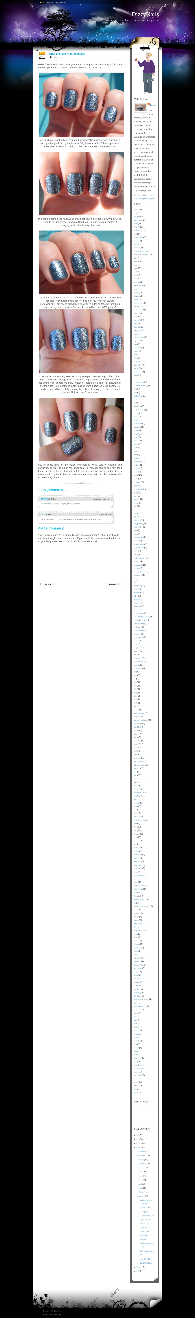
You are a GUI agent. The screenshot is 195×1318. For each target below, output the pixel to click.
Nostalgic (137, 803)
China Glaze (138, 310)
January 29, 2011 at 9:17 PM (103, 499)
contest (136, 334)
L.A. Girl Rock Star (140, 620)
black (136, 261)
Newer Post (112, 584)
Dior (135, 389)
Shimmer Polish (139, 965)
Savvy (136, 937)
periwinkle (137, 862)
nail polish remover (140, 765)
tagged (136, 1013)
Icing (135, 579)
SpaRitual (137, 986)
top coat (136, 1048)
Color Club (137, 327)
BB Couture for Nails (141, 255)
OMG (136, 827)
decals (136, 375)
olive (135, 824)
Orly (135, 837)
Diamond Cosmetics (140, 386)
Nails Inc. (137, 768)
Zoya (135, 1093)
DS (135, 403)
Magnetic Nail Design (141, 720)
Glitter (136, 479)
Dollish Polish (138, 396)
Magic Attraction (139, 713)
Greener (136, 503)
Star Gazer (137, 996)
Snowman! (143, 1239)
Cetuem (136, 296)
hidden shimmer (139, 544)
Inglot (136, 589)
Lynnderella (138, 668)
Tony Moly (137, 1041)
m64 (135, 699)
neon (135, 775)
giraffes (136, 465)
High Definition (139, 548)
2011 (137, 1147)
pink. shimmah (139, 875)
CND (136, 324)
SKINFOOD (138, 979)
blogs (136, 265)
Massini (136, 730)
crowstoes (137, 361)
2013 (137, 1139)
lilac (135, 655)
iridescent (137, 593)
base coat (137, 248)
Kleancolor (137, 606)
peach (136, 858)
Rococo (136, 920)
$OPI (136, 210)
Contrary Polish (139, 337)
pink (135, 872)
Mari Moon (138, 727)
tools (135, 1044)
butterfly (137, 289)
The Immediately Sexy (147, 1216)
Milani (136, 748)
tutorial (136, 1055)
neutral (136, 782)
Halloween (137, 520)
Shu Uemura (138, 968)
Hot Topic (137, 568)
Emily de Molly (139, 410)
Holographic (138, 565)
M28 (135, 675)
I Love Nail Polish (140, 572)
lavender (137, 641)
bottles (136, 272)
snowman (137, 982)
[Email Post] (121, 482)
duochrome (137, 406)
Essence (136, 413)
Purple (136, 896)
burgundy (137, 282)
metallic (136, 744)
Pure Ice (136, 893)
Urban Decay (138, 1065)
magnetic (137, 717)
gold (135, 493)
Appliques (137, 230)
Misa (135, 755)
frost (135, 455)
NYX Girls (137, 817)
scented (136, 941)
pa (135, 844)
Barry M (137, 244)
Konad (136, 610)
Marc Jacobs (138, 724)
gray (135, 496)
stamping (137, 993)
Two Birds (137, 1058)
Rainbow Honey (139, 899)
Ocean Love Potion (140, 820)
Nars (135, 772)
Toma (136, 1037)
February (142, 1192)
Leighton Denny (139, 648)
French (136, 451)
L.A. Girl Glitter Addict (141, 617)
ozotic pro (137, 841)
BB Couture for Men (140, 251)
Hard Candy (138, 527)
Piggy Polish (138, 868)
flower (136, 444)
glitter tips (137, 486)
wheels (136, 1079)
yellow (136, 1086)
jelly (135, 596)
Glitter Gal (137, 482)
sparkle (136, 989)
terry (43, 514)
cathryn (45, 499)
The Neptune (144, 1212)
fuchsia (136, 458)
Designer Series (139, 382)
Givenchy (137, 472)
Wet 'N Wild (138, 1075)
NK (135, 799)
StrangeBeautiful (139, 1006)
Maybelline (137, 741)
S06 (135, 927)
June (140, 1176)
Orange (136, 834)
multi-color (137, 758)
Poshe (136, 882)
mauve (136, 737)
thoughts (137, 1027)
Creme (136, 358)
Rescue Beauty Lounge (141, 906)
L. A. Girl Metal (139, 613)
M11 (135, 672)
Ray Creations (57, 1314)
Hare (135, 530)
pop (135, 879)
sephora (136, 944)
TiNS (136, 1031)
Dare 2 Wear (138, 372)
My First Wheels (145, 1220)
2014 (137, 1135)
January (141, 1196)
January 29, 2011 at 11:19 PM (102, 515)
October (141, 1160)
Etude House (138, 424)
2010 (137, 1267)
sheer (136, 955)
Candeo (136, 293)
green (136, 499)
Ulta (135, 1062)
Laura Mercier (138, 637)
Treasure (137, 1051)
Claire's (136, 313)
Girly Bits (137, 468)
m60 (135, 693)
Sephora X (137, 948)
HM (135, 555)
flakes (136, 437)
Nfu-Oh (136, 786)
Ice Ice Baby (138, 575)
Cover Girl (137, 348)
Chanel (136, 299)
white (136, 1082)
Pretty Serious (138, 889)
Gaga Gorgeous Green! (147, 1251)
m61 (135, 696)
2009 (137, 1271)
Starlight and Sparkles (141, 999)
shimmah (137, 958)
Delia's (136, 379)
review (136, 910)
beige (136, 258)
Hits (135, 551)
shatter (136, 951)
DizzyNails (145, 14)
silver (136, 972)
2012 (135, 213)
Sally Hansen (138, 930)
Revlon (136, 913)
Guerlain (137, 510)
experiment (137, 427)
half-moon (137, 517)
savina (136, 934)
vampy (136, 1072)
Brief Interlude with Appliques (67, 53)
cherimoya (137, 306)
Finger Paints (138, 434)
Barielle (136, 241)
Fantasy (136, 430)
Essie (136, 417)
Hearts (136, 534)
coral (135, 344)
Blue (135, 268)
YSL (135, 1089)
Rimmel (136, 917)
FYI (141, 1255)
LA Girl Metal (138, 624)
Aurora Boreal (138, 237)
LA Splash (137, 627)
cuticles (136, 368)
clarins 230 (137, 320)
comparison (138, 330)
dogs (135, 393)
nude (135, 810)
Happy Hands (138, 524)
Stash (136, 1003)
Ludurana (137, 665)
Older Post (47, 584)
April (140, 1184)
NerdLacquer (138, 779)
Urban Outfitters (139, 1068)
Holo (135, 562)
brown (136, 279)
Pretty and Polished (140, 886)
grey (135, 506)
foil (135, 448)
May (140, 1180)
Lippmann (137, 658)
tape (135, 1017)
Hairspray (137, 513)
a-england (137, 217)
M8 (135, 706)
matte (136, 734)
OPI (135, 830)
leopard (136, 651)
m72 (135, 703)
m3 (135, 679)
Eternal (136, 420)
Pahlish (136, 848)
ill (134, 582)
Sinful (136, 975)
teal (135, 1024)
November (142, 1156)
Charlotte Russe (139, 303)
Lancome (137, 634)
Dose (136, 399)
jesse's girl (137, 599)
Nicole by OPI (138, 793)
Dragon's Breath (145, 1231)
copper (136, 341)
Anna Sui (137, 227)
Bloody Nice (144, 1235)
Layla (136, 644)
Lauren (152, 105)
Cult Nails (137, 365)
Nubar (136, 806)
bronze (136, 275)
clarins (136, 317)
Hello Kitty (137, 541)
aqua (135, 234)
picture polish (138, 865)
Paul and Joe (138, 855)
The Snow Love (145, 1208)
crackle (136, 351)
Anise (136, 224)
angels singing (138, 220)
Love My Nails (139, 662)
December (142, 1152)
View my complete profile (144, 195)
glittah (136, 475)
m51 (135, 689)
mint (135, 751)
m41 (135, 686)
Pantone (136, 851)
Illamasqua (137, 586)
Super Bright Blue (145, 1259)
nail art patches (139, 762)
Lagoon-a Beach (139, 630)
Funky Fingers (139, 462)
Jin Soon (137, 603)
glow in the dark (139, 489)
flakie (136, 441)
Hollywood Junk (139, 558)
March (141, 1188)
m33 (135, 682)
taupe (136, 1020)
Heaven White (138, 537)
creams (136, 355)
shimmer (137, 962)
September (142, 1164)
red (135, 903)
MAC (136, 710)
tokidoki (136, 1034)
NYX (136, 813)
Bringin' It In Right (146, 1263)
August (141, 1168)
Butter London (138, 286)
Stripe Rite (137, 1010)
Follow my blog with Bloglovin (144, 199)
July (140, 1172)
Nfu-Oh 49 (137, 789)
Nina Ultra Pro (139, 796)
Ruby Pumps (138, 924)
